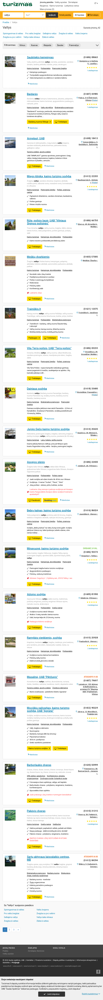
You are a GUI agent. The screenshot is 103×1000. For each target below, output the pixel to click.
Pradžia (5, 951)
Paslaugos (33, 338)
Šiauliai (60, 45)
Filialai (94, 100)
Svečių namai (57, 608)
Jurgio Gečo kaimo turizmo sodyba (48, 429)
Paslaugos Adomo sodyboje (41, 622)
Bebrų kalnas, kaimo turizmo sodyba (49, 510)
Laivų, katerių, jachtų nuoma (51, 440)
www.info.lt (7, 966)
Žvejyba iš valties (66, 33)
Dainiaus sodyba (37, 388)
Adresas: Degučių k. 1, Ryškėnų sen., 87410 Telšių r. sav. (51, 578)
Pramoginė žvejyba (59, 68)
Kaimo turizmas (56, 6)
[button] (97, 45)
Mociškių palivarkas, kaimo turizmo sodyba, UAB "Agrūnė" (48, 709)
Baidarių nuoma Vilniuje (38, 122)
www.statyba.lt (43, 966)
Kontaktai (29, 960)
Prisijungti (15, 963)
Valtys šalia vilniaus (32, 37)
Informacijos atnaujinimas (86, 960)
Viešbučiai (57, 824)
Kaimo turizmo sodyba (38, 748)
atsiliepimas (92, 71)
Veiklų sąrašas (61, 2)
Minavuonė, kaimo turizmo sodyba (48, 548)
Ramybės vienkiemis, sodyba (44, 637)
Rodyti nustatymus (90, 994)
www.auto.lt (17, 966)
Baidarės (32, 94)
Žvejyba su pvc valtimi (12, 37)
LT (96, 3)
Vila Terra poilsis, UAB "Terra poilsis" (49, 348)
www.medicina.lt (56, 966)
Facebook (36, 500)
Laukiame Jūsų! (36, 293)
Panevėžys (74, 45)
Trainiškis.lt (34, 309)
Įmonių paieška (46, 2)
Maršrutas (33, 84)
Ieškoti (52, 15)
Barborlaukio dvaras (39, 765)
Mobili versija (59, 948)
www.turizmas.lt (30, 966)
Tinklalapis (62, 122)
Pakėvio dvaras (36, 811)
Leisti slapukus (53, 994)
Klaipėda (47, 45)
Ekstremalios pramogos (64, 108)
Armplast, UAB (36, 138)
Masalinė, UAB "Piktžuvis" (42, 677)
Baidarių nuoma (53, 873)
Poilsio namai (57, 476)
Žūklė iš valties (48, 37)
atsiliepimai (93, 190)
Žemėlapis (94, 15)
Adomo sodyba (36, 594)
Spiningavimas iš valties (13, 33)
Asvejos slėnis (36, 462)
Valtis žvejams (81, 33)
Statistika (6, 963)
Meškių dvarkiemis (38, 256)
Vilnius (22, 45)
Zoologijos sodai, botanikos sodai (53, 778)
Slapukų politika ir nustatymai (64, 960)
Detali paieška (65, 15)
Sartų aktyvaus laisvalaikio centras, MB (48, 858)
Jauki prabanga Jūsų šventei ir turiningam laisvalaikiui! (50, 795)
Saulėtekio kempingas (40, 57)
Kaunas (34, 45)
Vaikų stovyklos (47, 108)
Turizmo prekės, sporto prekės (39, 152)
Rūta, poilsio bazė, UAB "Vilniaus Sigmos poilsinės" (46, 222)
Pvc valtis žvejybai (33, 33)
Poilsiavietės (45, 68)
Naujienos (44, 6)
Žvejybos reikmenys (60, 688)
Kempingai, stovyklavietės (51, 237)
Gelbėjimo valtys (49, 33)
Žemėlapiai (73, 2)
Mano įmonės (47, 9)
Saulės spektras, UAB (16, 960)
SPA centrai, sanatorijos (36, 776)
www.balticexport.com (73, 966)
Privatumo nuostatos (43, 960)
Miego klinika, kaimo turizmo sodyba (49, 176)
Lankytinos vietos (71, 6)
